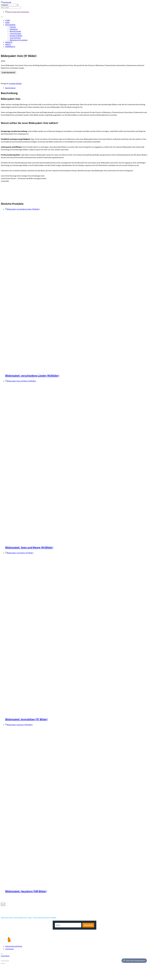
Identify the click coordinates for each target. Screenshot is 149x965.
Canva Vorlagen (15, 33)
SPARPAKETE (10, 46)
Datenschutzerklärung (13, 946)
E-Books (13, 27)
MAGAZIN (8, 42)
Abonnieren (88, 925)
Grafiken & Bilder (16, 36)
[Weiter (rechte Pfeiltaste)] (4, 963)
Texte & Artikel (15, 38)
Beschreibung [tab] (10, 88)
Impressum (9, 949)
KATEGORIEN (10, 25)
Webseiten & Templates (18, 40)
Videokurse (14, 29)
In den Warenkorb (8, 72)
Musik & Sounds (15, 31)
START (7, 20)
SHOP (7, 22)
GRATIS (8, 44)
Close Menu (5, 956)
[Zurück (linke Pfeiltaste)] (2, 963)
